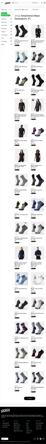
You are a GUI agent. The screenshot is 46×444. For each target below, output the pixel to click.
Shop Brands (5, 426)
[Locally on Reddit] (34, 439)
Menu (2, 2)
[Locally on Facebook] (37, 439)
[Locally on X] (43, 439)
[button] (6, 18)
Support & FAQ (29, 430)
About (27, 423)
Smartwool (4, 13)
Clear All (10, 9)
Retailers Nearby (6, 423)
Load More (29, 398)
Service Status (39, 425)
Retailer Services (17, 425)
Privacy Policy (39, 426)
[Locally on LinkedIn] (40, 439)
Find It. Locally (36, 2)
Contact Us (28, 432)
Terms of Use (38, 428)
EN (41, 2)
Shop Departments (6, 425)
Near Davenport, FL (5, 15)
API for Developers (39, 423)
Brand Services (17, 426)
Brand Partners (17, 428)
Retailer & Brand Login (18, 430)
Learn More (16, 423)
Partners (28, 428)
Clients (27, 426)
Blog (27, 425)
